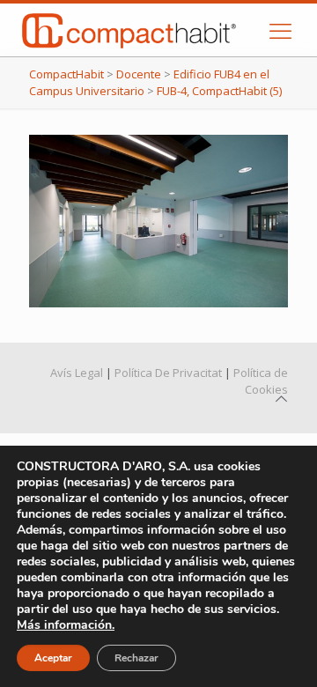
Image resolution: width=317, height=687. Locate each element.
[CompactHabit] (147, 30)
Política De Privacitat (168, 372)
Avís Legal (76, 372)
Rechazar (136, 658)
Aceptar (53, 658)
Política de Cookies (260, 381)
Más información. (65, 625)
